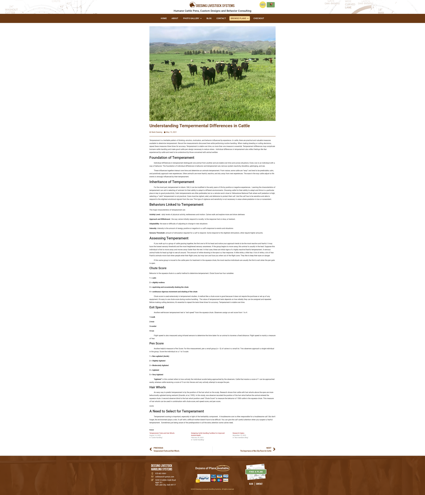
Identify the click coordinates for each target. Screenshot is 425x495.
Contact (221, 18)
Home (164, 18)
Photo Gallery (191, 18)
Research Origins (238, 433)
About (175, 18)
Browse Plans (238, 18)
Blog (209, 18)
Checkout (258, 18)
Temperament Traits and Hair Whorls (161, 433)
